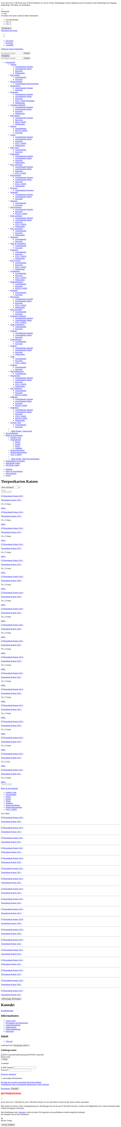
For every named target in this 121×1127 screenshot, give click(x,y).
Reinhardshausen (16, 282)
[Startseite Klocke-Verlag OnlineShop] (12, 49)
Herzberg (13, 188)
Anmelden (9, 45)
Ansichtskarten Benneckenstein (27, 84)
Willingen (14, 397)
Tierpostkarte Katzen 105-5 (11, 500)
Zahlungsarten (11, 1027)
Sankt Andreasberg (17, 325)
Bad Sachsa (14, 297)
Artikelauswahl (6, 1045)
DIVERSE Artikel (12, 465)
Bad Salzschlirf (16, 310)
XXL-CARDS (20, 143)
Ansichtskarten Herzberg (24, 190)
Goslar (12, 135)
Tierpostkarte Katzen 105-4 (11, 516)
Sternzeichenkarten (17, 450)
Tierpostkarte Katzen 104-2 (11, 629)
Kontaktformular (7, 1011)
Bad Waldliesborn (17, 371)
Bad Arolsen (15, 75)
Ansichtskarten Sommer (24, 67)
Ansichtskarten (20, 77)
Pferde (17, 446)
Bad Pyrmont (15, 261)
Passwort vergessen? (8, 1074)
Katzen (17, 444)
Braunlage (14, 92)
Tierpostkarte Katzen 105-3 (11, 532)
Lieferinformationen (13, 1025)
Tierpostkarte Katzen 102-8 (11, 661)
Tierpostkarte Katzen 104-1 (11, 645)
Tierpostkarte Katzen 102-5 (11, 709)
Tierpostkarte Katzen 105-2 (11, 548)
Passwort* (5, 1070)
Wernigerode (15, 376)
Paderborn (14, 250)
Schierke (13, 331)
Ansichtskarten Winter (23, 69)
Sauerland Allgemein (18, 316)
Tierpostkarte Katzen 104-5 (11, 581)
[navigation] (5, 1057)
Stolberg (13, 346)
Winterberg (14, 408)
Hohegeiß (14, 192)
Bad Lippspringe (16, 229)
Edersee (13, 126)
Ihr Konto (9, 43)
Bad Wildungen (16, 388)
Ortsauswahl (10, 62)
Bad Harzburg (15, 175)
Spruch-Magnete (12, 433)
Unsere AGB (10, 1021)
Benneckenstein (16, 82)
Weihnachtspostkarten (18, 452)
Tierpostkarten (15, 440)
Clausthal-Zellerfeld (17, 105)
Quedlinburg (15, 271)
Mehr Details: (21, 431)
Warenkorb (5, 30)
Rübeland (14, 290)
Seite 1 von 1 (6, 492)
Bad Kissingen (15, 207)
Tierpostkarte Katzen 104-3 (11, 613)
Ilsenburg (13, 201)
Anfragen (21, 1112)
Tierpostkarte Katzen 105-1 (11, 564)
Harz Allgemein (16, 165)
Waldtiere (18, 448)
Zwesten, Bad (15, 423)
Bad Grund (14, 148)
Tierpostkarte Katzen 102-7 (11, 677)
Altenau (13, 64)
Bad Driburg (15, 116)
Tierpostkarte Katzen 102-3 (11, 742)
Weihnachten (20, 73)
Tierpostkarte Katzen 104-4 (11, 597)
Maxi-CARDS (20, 122)
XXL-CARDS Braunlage (24, 101)
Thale (12, 356)
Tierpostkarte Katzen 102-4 (11, 725)
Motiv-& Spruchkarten (14, 435)
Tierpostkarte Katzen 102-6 (11, 693)
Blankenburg (15, 86)
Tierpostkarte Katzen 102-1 (11, 774)
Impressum (10, 1031)
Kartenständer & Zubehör (15, 461)
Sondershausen (16, 339)
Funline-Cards (15, 437)
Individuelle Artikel (13, 463)
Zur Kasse (13, 30)
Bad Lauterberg (16, 216)
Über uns (9, 1041)
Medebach (14, 237)
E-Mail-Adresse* (7, 1067)
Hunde (17, 442)
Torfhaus (13, 365)
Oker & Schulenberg (18, 244)
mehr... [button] (3, 508)
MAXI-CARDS (21, 131)
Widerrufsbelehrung (13, 1029)
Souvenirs (19, 71)
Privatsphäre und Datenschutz (17, 1023)
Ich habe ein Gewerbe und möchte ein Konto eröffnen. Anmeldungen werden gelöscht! (25, 1083)
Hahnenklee (14, 154)
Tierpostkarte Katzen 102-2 (11, 758)
